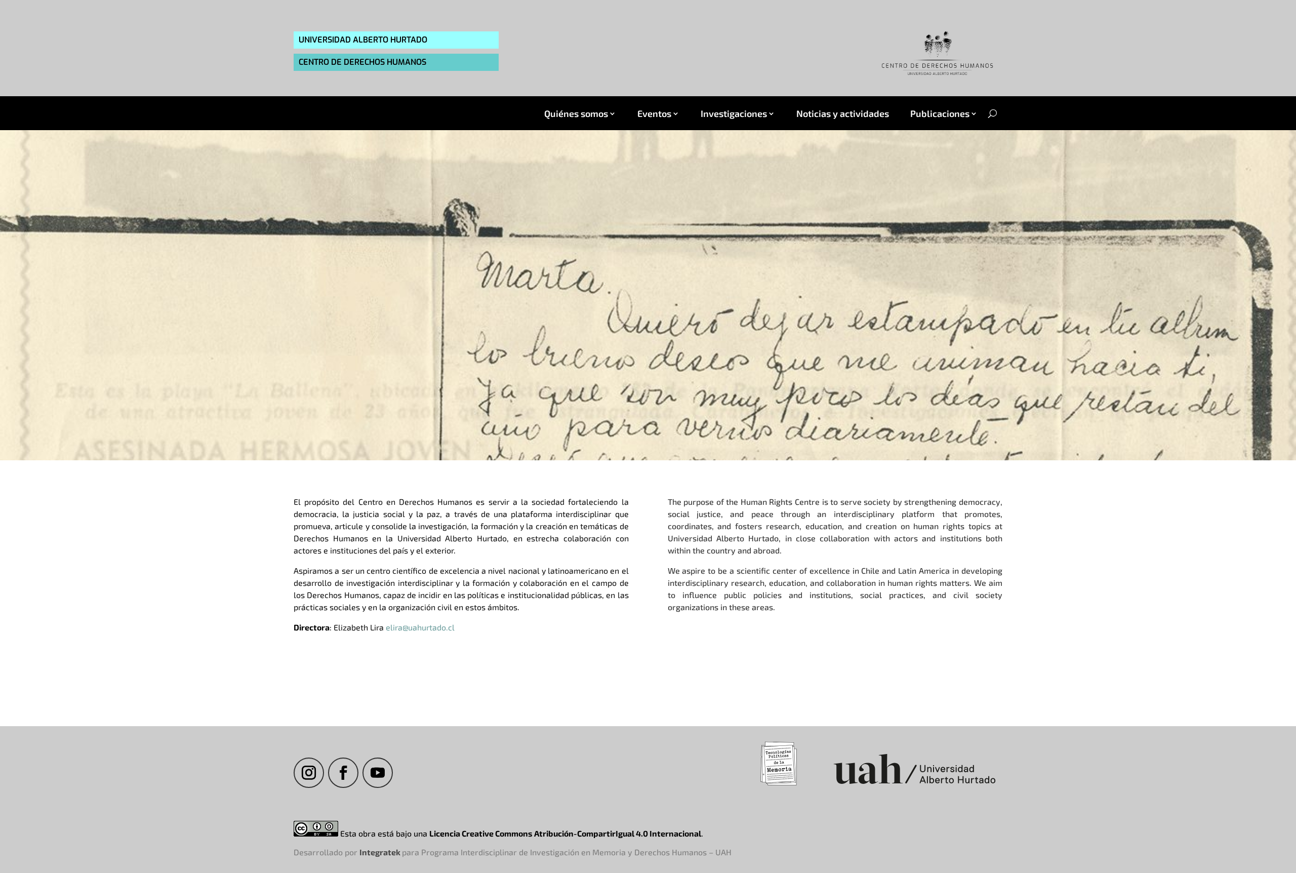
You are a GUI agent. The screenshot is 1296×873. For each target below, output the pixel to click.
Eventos (654, 113)
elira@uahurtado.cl (420, 627)
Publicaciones (939, 113)
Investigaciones (734, 113)
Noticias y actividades (842, 113)
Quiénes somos (576, 113)
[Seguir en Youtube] (377, 773)
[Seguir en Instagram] (309, 773)
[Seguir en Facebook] (343, 773)
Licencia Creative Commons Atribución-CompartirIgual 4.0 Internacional (565, 833)
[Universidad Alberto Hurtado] (914, 785)
